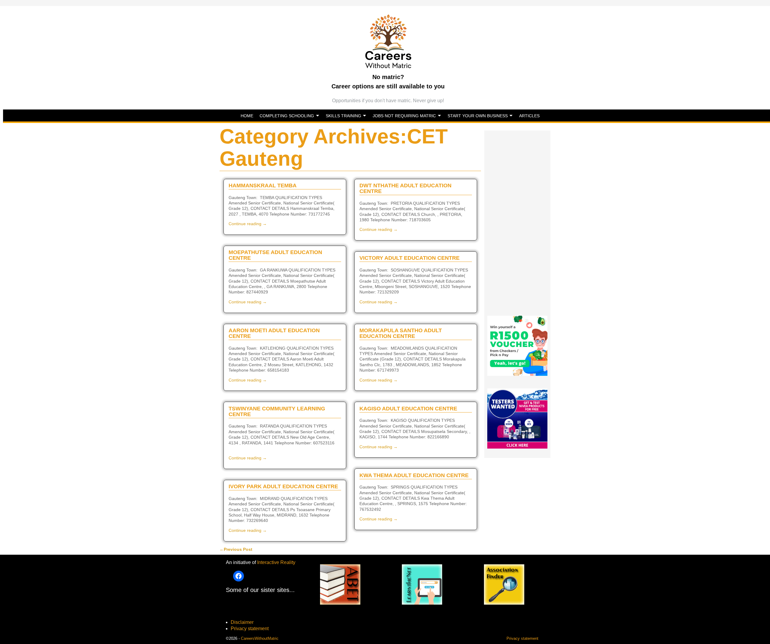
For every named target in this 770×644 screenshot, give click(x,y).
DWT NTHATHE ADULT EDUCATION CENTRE (405, 188)
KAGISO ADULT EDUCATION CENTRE (408, 409)
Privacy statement (250, 628)
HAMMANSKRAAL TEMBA (263, 185)
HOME (247, 115)
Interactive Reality (276, 562)
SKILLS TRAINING (343, 115)
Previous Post (236, 549)
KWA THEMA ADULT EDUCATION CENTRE (414, 475)
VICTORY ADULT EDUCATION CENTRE (409, 258)
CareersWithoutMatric (260, 638)
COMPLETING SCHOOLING (287, 115)
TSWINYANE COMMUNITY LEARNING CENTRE (277, 411)
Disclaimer (242, 622)
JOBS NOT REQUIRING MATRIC (404, 115)
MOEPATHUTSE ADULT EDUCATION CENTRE (275, 255)
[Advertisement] (517, 220)
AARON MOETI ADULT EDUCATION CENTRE (274, 333)
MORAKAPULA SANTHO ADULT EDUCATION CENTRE (400, 333)
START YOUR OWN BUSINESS (478, 115)
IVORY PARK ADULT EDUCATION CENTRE (283, 486)
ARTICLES (529, 115)
